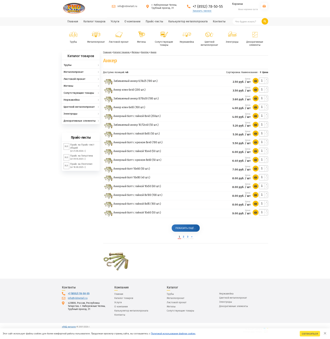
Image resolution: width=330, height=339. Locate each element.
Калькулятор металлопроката (131, 310)
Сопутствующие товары (164, 43)
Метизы (141, 41)
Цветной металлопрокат (209, 43)
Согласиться (310, 334)
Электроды (232, 41)
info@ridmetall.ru (127, 6)
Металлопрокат (96, 41)
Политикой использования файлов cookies (173, 333)
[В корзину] (255, 81)
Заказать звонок (202, 11)
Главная (118, 294)
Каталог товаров (123, 298)
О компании (121, 306)
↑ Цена (264, 72)
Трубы (73, 41)
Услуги (118, 302)
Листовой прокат (119, 41)
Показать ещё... (185, 228)
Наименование (249, 72)
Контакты (119, 314)
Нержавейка (187, 41)
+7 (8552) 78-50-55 (79, 293)
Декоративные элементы (254, 43)
